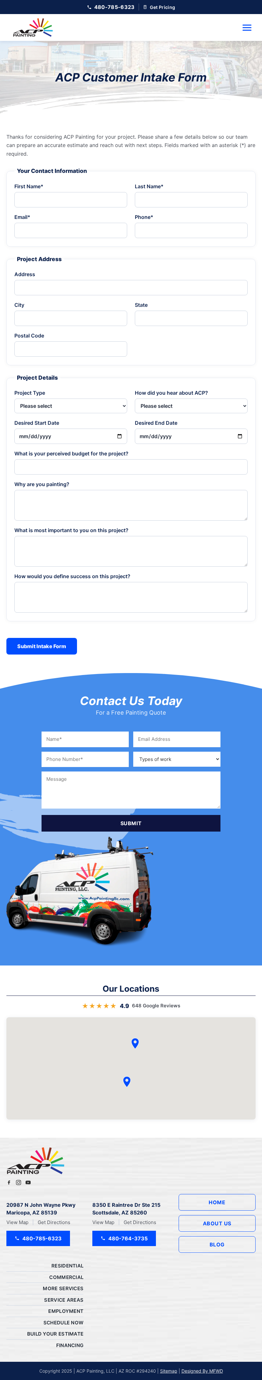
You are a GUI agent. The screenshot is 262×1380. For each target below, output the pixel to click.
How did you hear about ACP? (171, 393)
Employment (65, 1311)
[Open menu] (247, 27)
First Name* (28, 186)
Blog (217, 1244)
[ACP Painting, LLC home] (33, 27)
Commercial (66, 1277)
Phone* (144, 217)
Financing (70, 1345)
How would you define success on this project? (72, 576)
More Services (63, 1288)
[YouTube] (28, 1182)
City (19, 305)
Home (217, 1202)
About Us (217, 1223)
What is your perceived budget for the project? (71, 453)
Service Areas (63, 1300)
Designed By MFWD (202, 1371)
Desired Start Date (36, 423)
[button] (127, 1082)
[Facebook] (9, 1182)
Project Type (29, 393)
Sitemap (168, 1371)
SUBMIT (131, 823)
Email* (22, 217)
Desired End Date (156, 423)
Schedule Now (63, 1323)
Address (24, 274)
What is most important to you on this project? (71, 530)
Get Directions (54, 1222)
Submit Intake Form (41, 646)
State (141, 305)
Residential (67, 1266)
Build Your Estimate (55, 1334)
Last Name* (149, 186)
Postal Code (29, 335)
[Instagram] (18, 1182)
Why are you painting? (41, 484)
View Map (17, 1222)
